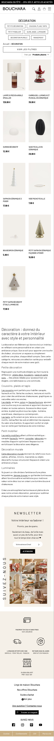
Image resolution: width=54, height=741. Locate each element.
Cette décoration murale (13, 453)
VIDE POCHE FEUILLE (37, 199)
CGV (34, 734)
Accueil (6, 44)
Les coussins (8, 390)
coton (22, 402)
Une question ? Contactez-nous (27, 706)
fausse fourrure (35, 402)
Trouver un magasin (29, 712)
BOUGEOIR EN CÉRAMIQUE (13, 250)
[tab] (27, 49)
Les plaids (6, 402)
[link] (39, 9)
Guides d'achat (27, 694)
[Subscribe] (39, 544)
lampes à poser (20, 475)
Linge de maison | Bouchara (27, 685)
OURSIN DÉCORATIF (10, 147)
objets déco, (18, 375)
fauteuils (14, 438)
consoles (29, 438)
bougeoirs (28, 375)
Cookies (6, 734)
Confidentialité (21, 734)
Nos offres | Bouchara (27, 690)
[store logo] (14, 8)
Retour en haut (48, 732)
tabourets (39, 438)
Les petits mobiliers (11, 435)
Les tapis (6, 417)
